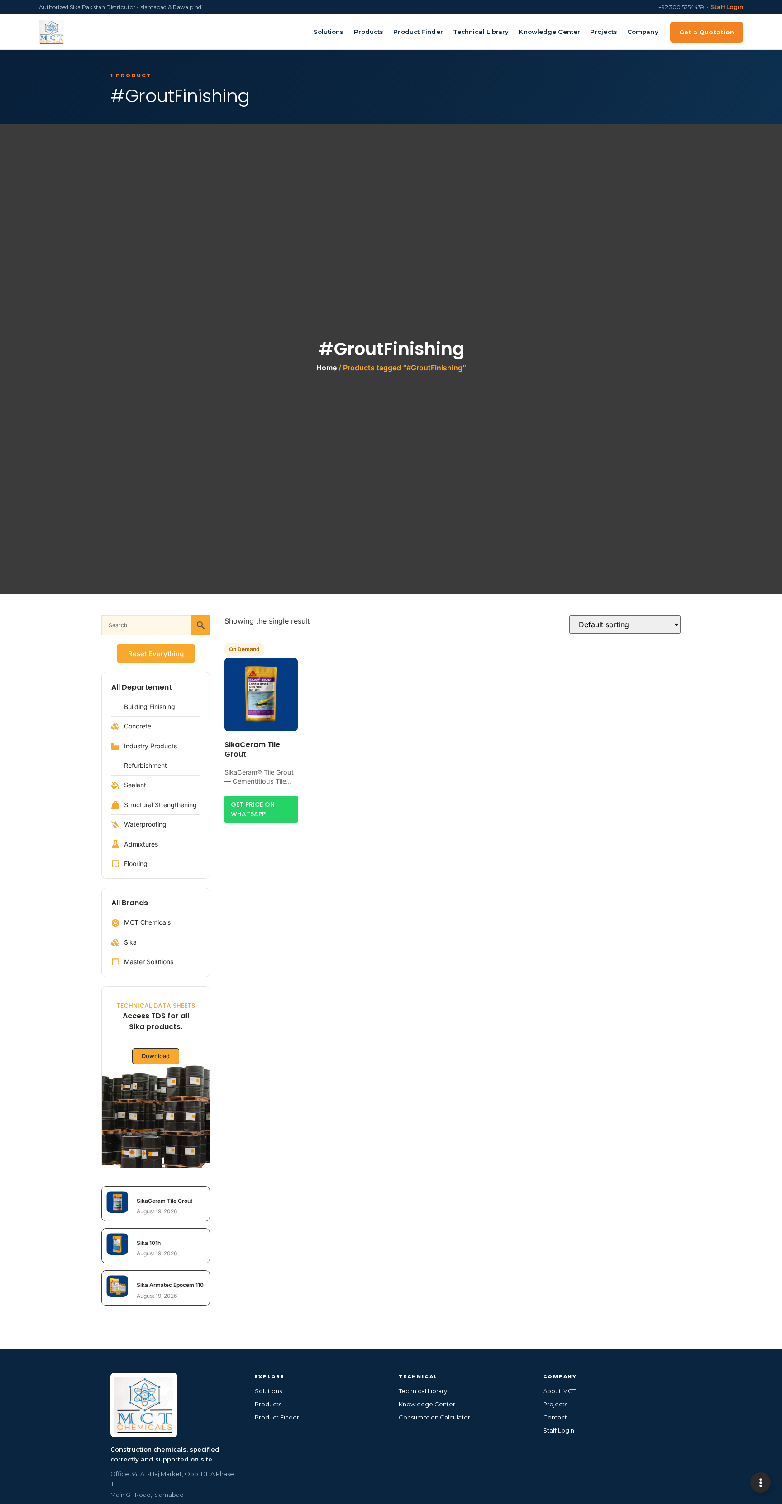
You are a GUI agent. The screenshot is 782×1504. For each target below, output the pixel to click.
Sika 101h (149, 1242)
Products (369, 31)
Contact (555, 1417)
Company (642, 31)
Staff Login (727, 7)
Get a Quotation (706, 32)
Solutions (329, 31)
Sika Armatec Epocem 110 (170, 1285)
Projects (603, 31)
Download (156, 1055)
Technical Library (481, 31)
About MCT (559, 1391)
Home (326, 367)
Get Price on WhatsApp (253, 809)
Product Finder (418, 31)
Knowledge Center (549, 31)
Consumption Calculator (434, 1417)
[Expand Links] (760, 1482)
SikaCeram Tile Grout (164, 1200)
